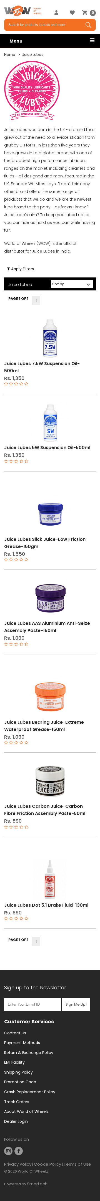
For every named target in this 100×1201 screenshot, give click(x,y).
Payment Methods (22, 1042)
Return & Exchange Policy (28, 1052)
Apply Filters (22, 269)
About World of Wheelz (26, 1111)
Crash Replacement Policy (29, 1092)
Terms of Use (77, 1164)
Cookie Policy (47, 1164)
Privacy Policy (17, 1164)
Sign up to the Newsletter (35, 987)
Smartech (37, 1184)
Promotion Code (20, 1082)
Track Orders (16, 1102)
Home (9, 54)
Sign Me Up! (76, 1004)
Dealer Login (16, 1121)
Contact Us (15, 1033)
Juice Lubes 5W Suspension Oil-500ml (47, 447)
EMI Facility (14, 1062)
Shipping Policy (18, 1072)
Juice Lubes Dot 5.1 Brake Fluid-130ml (46, 905)
